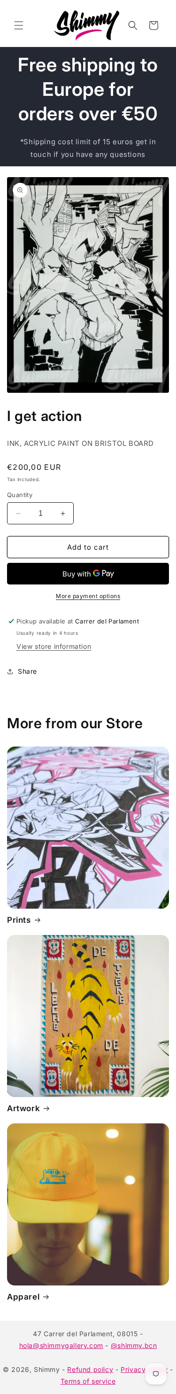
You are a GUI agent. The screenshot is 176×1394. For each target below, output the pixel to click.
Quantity (19, 494)
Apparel (23, 1296)
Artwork (23, 1108)
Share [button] (27, 671)
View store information (53, 646)
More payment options (88, 596)
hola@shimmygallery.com (61, 1345)
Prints (19, 920)
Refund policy (90, 1369)
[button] (18, 25)
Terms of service (88, 1381)
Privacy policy (144, 1369)
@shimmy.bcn (134, 1345)
